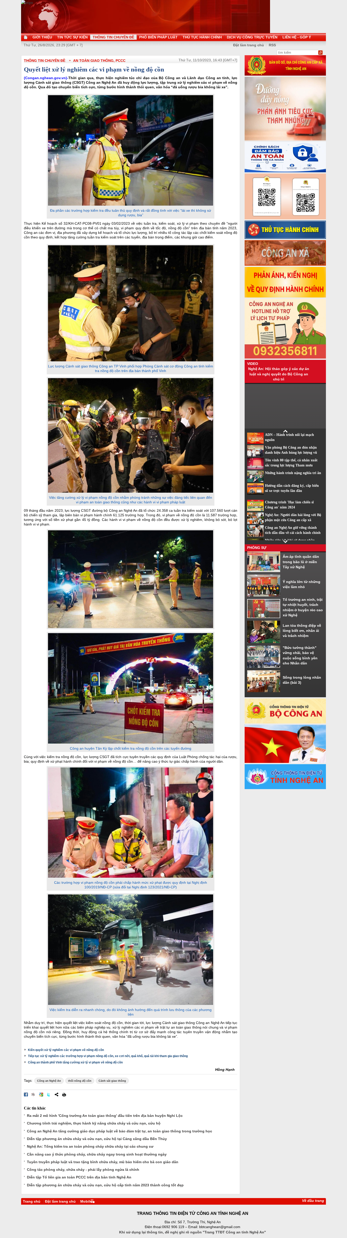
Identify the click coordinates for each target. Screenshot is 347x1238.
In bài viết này (64, 1094)
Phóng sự (256, 548)
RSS (272, 45)
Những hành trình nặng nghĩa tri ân (293, 473)
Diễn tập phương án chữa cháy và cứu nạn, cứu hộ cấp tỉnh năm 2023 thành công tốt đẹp (105, 1185)
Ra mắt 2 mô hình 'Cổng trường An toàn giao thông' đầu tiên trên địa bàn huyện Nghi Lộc (105, 1116)
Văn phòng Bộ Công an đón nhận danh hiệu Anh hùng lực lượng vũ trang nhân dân (291, 453)
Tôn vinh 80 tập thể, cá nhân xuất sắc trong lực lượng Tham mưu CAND (291, 465)
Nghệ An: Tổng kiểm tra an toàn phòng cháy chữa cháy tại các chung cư (90, 1146)
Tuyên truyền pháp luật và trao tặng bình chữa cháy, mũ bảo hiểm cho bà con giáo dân (102, 1162)
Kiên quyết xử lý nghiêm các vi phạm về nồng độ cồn (66, 1050)
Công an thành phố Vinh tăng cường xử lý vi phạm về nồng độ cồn (75, 1062)
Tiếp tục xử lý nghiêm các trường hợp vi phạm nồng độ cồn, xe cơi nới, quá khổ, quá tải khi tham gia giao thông (108, 1056)
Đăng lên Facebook (26, 1094)
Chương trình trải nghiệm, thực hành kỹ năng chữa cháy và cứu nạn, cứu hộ (94, 1123)
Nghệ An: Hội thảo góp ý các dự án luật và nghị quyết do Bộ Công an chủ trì (278, 374)
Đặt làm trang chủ (248, 45)
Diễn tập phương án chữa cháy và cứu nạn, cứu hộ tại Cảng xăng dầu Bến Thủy (97, 1139)
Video (252, 364)
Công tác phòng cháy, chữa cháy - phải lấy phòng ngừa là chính (83, 1170)
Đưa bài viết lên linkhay (33, 1094)
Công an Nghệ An (49, 1080)
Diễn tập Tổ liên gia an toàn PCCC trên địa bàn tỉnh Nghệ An (79, 1177)
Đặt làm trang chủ (60, 1201)
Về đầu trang (313, 1201)
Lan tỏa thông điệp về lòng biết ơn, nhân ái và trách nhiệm (302, 630)
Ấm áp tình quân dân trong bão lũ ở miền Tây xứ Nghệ (301, 561)
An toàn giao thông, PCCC (99, 61)
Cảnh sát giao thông (112, 1080)
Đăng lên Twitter (49, 1094)
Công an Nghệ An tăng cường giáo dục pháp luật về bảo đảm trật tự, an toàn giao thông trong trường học (119, 1131)
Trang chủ (31, 1201)
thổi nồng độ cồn (79, 1080)
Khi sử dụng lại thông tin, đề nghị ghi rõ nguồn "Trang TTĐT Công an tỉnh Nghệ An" (192, 1232)
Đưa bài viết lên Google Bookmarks (41, 1094)
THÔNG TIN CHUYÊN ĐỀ (44, 61)
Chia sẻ (56, 1094)
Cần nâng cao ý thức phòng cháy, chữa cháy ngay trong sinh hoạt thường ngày (97, 1154)
